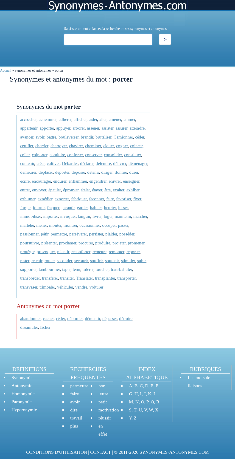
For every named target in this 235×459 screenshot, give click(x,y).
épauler (54, 189)
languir (84, 216)
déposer (78, 172)
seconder (64, 260)
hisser (123, 207)
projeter (119, 243)
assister (107, 128)
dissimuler (29, 327)
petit (102, 401)
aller (102, 119)
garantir (68, 207)
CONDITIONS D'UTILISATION (56, 452)
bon (101, 385)
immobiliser (30, 216)
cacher (48, 318)
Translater (84, 278)
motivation (108, 409)
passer (123, 225)
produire (102, 243)
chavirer (76, 145)
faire (110, 198)
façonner (96, 198)
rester (24, 260)
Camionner (123, 137)
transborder (30, 278)
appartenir (28, 128)
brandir (87, 137)
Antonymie (21, 385)
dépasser (109, 318)
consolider (113, 154)
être (107, 189)
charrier (41, 145)
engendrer (97, 181)
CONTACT (100, 452)
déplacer (46, 172)
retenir (36, 260)
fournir (39, 207)
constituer (132, 154)
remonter (116, 251)
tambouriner (49, 269)
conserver (93, 154)
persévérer (78, 234)
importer (50, 216)
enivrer (115, 181)
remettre (99, 251)
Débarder (70, 163)
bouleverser (68, 137)
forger (25, 207)
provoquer (46, 251)
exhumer (27, 198)
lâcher (45, 327)
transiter (67, 278)
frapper (53, 207)
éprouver (70, 189)
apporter (47, 128)
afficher (80, 119)
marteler (27, 225)
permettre (59, 234)
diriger (106, 172)
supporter (28, 269)
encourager (41, 181)
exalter (118, 189)
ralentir (63, 251)
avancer (26, 137)
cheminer (93, 145)
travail (76, 417)
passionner (29, 234)
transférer (50, 278)
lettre (103, 393)
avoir (40, 137)
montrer (70, 225)
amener (115, 119)
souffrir (96, 260)
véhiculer (65, 287)
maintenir (123, 216)
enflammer (78, 181)
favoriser (123, 198)
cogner (122, 145)
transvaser (28, 287)
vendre (81, 287)
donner (121, 172)
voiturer (96, 287)
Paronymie (21, 401)
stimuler (128, 260)
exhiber (132, 189)
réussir (104, 417)
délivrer (119, 163)
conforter (75, 154)
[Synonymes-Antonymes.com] (117, 13)
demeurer (28, 172)
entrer (25, 189)
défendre (103, 163)
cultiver (53, 163)
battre (51, 137)
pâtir (44, 234)
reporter (133, 251)
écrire (25, 181)
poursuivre (29, 243)
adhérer (65, 119)
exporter (62, 198)
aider (93, 119)
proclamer (67, 243)
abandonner (30, 318)
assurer (121, 128)
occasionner (89, 225)
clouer (108, 145)
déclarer (86, 163)
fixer (137, 198)
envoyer (39, 189)
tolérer (88, 269)
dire (74, 409)
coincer (136, 145)
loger (108, 216)
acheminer (47, 119)
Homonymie (23, 393)
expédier (45, 198)
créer (40, 163)
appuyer (63, 128)
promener (136, 243)
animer (129, 119)
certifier (26, 145)
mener (41, 225)
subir (141, 260)
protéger (27, 251)
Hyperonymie (24, 409)
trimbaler (47, 287)
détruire (125, 318)
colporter (39, 154)
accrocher (28, 119)
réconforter (80, 251)
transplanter (105, 278)
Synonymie (22, 377)
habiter (96, 207)
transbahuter (121, 269)
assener (93, 128)
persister (96, 234)
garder (82, 207)
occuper (109, 225)
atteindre (137, 128)
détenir (93, 172)
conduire (57, 154)
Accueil (5, 70)
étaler (85, 189)
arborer (79, 128)
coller (25, 154)
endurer (59, 181)
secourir (81, 260)
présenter (49, 243)
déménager (138, 163)
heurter (110, 207)
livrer (96, 216)
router (50, 260)
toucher (102, 269)
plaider (111, 234)
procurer (85, 243)
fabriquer (79, 198)
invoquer (68, 216)
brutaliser (103, 137)
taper (66, 269)
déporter (62, 172)
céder (139, 137)
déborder (75, 318)
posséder (126, 234)
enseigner (131, 181)
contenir (27, 163)
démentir (92, 318)
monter (55, 225)
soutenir (112, 260)
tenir (76, 269)
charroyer (58, 145)
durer (133, 172)
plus (74, 425)
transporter (126, 278)
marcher (140, 216)
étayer (97, 189)
